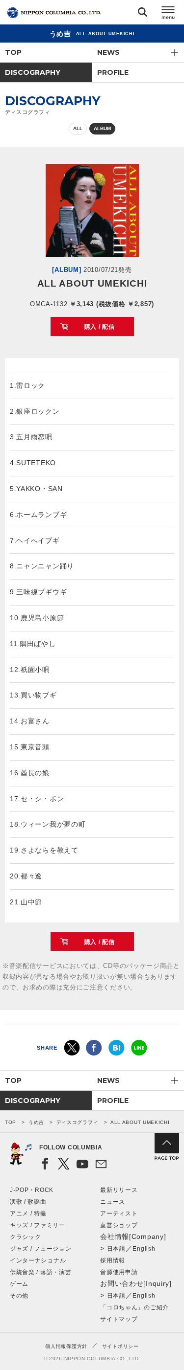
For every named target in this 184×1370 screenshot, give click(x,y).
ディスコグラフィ (77, 1122)
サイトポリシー (120, 1346)
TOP (13, 52)
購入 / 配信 (99, 326)
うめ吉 (36, 1122)
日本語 (116, 1248)
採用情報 (112, 1260)
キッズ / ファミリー (37, 1225)
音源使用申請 (118, 1272)
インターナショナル (38, 1260)
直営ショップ (118, 1225)
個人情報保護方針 (66, 1346)
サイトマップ (118, 1319)
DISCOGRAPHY (32, 72)
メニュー (168, 13)
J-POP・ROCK (31, 1190)
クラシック (25, 1237)
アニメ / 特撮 (28, 1213)
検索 (142, 13)
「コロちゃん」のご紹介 (134, 1307)
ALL (77, 128)
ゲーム (19, 1283)
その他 (19, 1295)
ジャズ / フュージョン (40, 1248)
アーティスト (118, 1213)
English (143, 1248)
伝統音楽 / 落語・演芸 (40, 1272)
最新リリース (118, 1190)
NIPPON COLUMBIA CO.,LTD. (54, 12)
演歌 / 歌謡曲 (28, 1201)
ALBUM (102, 128)
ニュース (112, 1201)
